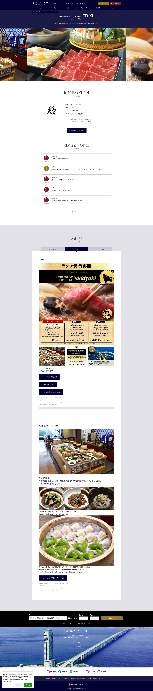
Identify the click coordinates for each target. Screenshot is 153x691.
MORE (76, 211)
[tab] (53, 249)
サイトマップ (102, 678)
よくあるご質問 (69, 3)
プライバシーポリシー (63, 678)
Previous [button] (17, 55)
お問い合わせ (80, 3)
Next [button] (136, 55)
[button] (54, 8)
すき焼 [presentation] (76, 249)
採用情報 (95, 678)
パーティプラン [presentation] (100, 249)
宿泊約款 (54, 678)
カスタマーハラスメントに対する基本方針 (81, 678)
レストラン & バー (40, 11)
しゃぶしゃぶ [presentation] (52, 249)
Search (112, 618)
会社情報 (48, 678)
